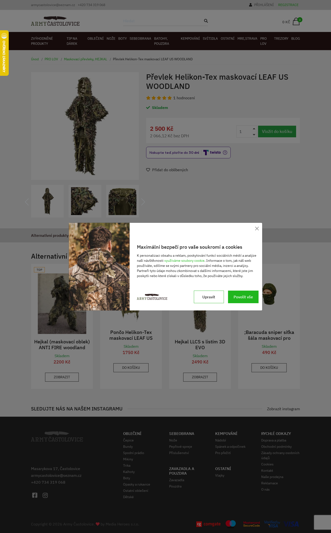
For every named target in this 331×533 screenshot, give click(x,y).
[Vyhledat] (204, 21)
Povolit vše (243, 296)
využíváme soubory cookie (184, 260)
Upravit (208, 296)
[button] (27, 202)
